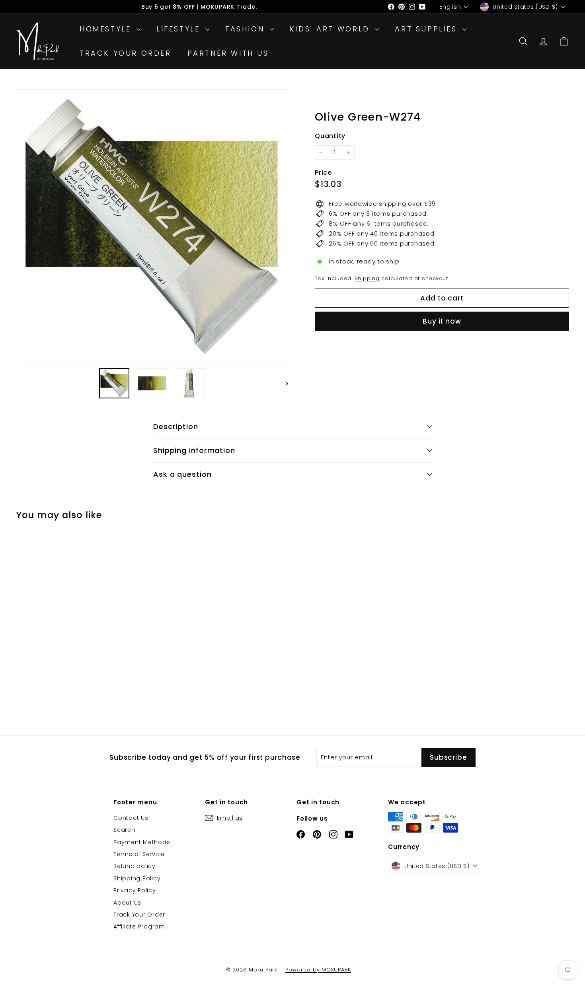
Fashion (246, 29)
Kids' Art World (331, 29)
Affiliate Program (139, 926)
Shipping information (194, 450)
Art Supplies (427, 29)
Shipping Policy (136, 878)
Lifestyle (179, 29)
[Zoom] (152, 225)
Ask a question (182, 474)
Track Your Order (126, 53)
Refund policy (134, 866)
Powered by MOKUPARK (318, 969)
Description (175, 426)
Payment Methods (141, 842)
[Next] (283, 383)
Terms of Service (139, 854)
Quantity (330, 135)
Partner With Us (228, 53)
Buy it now (442, 321)
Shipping (367, 278)
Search (124, 830)
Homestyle (107, 29)
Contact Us (130, 818)
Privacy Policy (134, 890)
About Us (127, 903)
